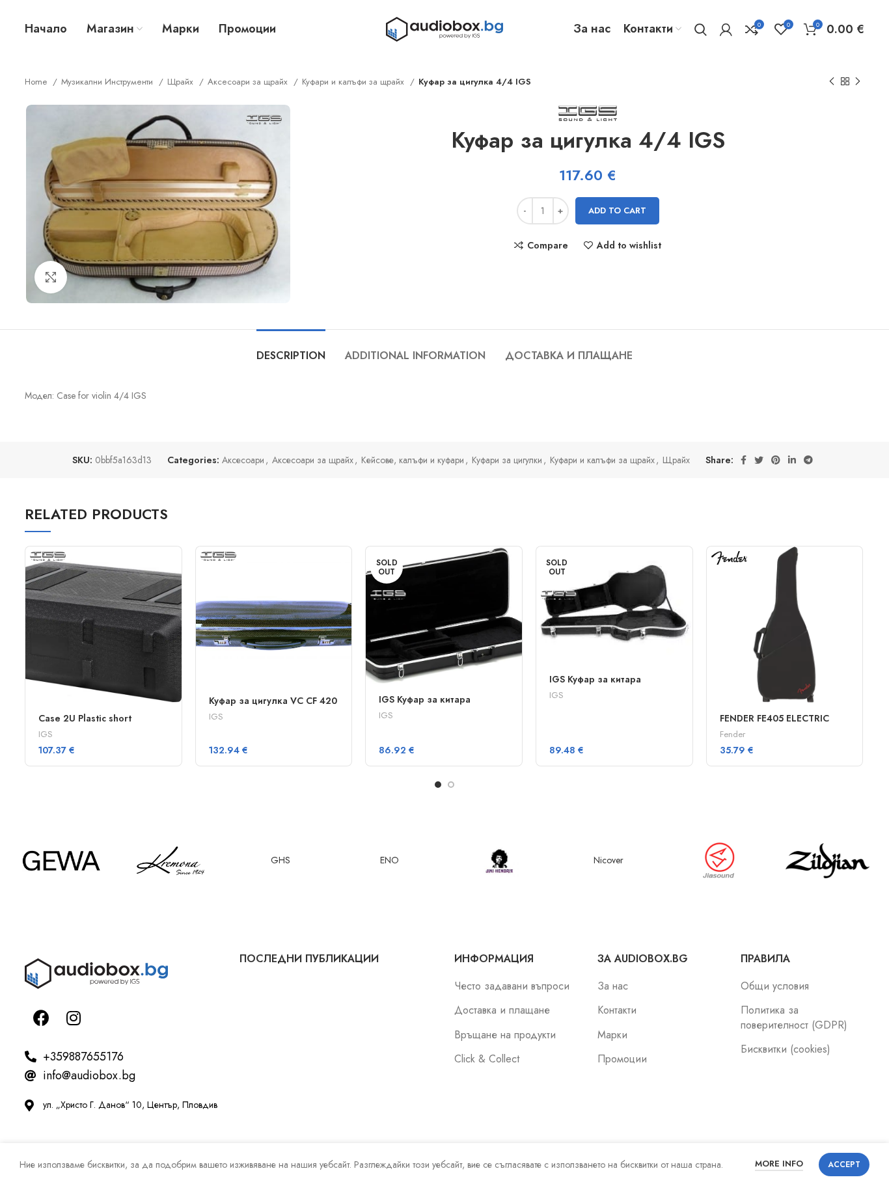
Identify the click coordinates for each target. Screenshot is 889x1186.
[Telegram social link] (808, 459)
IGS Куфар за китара (425, 699)
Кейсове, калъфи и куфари (412, 459)
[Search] (700, 29)
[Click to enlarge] (50, 277)
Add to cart (617, 210)
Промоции (622, 1059)
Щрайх (181, 81)
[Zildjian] (827, 860)
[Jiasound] (718, 860)
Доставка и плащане (502, 1010)
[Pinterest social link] (775, 459)
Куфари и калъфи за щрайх (354, 81)
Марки (612, 1035)
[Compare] (172, 626)
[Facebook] (41, 1018)
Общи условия (775, 986)
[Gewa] (61, 860)
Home (37, 81)
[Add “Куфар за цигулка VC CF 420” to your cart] (341, 567)
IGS (45, 734)
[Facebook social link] (743, 459)
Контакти (616, 1010)
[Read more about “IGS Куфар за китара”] (512, 567)
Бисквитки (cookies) (785, 1049)
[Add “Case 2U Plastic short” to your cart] (172, 567)
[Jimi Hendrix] (499, 860)
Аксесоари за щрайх (249, 81)
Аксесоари (243, 459)
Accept (844, 1164)
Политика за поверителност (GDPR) (794, 1017)
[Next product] (857, 81)
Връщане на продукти (505, 1035)
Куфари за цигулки (507, 459)
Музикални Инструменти (108, 81)
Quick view (172, 597)
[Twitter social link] (758, 459)
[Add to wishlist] (172, 655)
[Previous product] (831, 81)
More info (779, 1163)
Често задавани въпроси (511, 986)
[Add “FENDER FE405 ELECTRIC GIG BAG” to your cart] (852, 567)
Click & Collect (486, 1059)
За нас (612, 986)
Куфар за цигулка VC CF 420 (273, 700)
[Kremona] (170, 860)
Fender (732, 734)
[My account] (726, 29)
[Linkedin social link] (792, 459)
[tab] (290, 349)
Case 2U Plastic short (84, 718)
